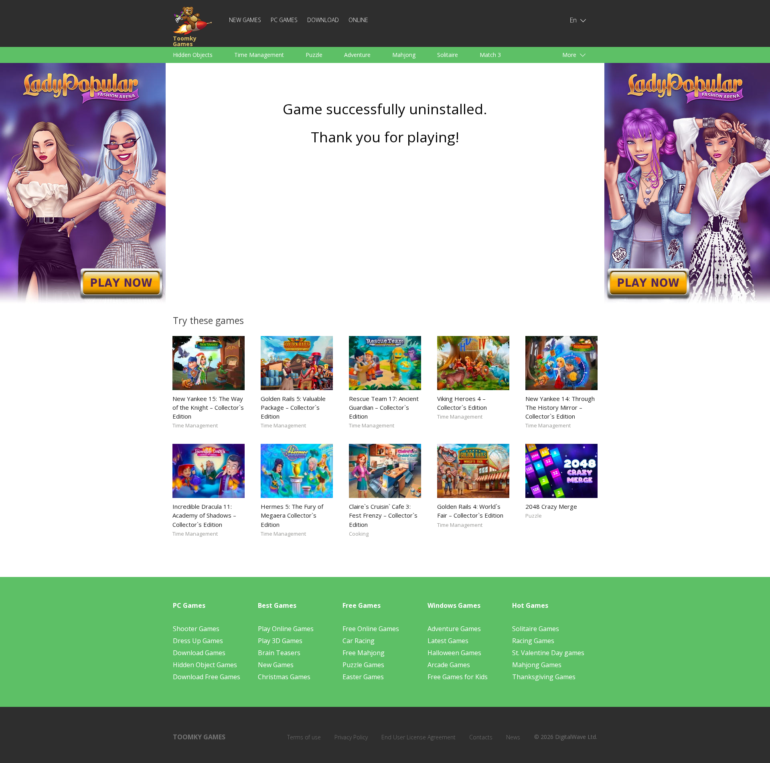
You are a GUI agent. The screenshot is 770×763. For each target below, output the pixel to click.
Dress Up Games (198, 640)
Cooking (359, 533)
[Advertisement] (385, 227)
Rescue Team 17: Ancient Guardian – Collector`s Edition (384, 407)
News (513, 737)
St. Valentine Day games (548, 652)
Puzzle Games (363, 664)
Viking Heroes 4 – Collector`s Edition (462, 403)
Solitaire (447, 55)
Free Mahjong (363, 652)
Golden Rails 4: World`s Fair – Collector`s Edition (470, 510)
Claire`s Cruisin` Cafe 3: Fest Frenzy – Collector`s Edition (383, 515)
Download (323, 20)
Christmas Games (284, 676)
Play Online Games (286, 628)
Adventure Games (454, 628)
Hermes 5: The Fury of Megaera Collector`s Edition (292, 515)
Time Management (259, 55)
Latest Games (448, 640)
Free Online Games (370, 628)
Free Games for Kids (458, 676)
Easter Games (363, 676)
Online (358, 20)
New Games (245, 20)
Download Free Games (206, 676)
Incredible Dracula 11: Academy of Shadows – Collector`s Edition (204, 515)
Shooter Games (196, 628)
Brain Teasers (279, 652)
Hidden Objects (193, 55)
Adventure (357, 55)
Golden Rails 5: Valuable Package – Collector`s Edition (293, 407)
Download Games (199, 652)
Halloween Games (454, 652)
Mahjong (403, 55)
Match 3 (490, 55)
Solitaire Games (535, 628)
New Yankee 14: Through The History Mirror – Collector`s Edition (560, 407)
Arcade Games (449, 664)
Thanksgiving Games (543, 676)
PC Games (284, 20)
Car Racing (358, 640)
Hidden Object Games (205, 664)
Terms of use (304, 737)
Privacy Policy (351, 737)
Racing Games (533, 640)
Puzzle (314, 55)
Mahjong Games (536, 664)
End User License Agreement (418, 737)
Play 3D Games (280, 640)
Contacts (480, 737)
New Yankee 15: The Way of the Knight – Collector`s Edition (208, 407)
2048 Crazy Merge (551, 506)
